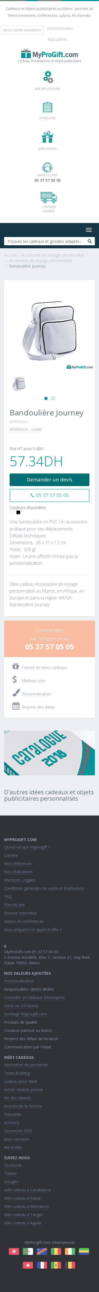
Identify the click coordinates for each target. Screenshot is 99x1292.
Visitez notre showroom (22, 30)
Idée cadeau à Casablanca (27, 1189)
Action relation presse (23, 1089)
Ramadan (12, 1114)
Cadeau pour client (20, 1081)
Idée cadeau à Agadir (23, 1222)
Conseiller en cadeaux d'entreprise (34, 997)
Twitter (10, 1173)
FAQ (8, 896)
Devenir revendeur (20, 913)
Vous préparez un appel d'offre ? (33, 929)
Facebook (13, 1165)
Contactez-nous (60, 28)
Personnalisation (19, 981)
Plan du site (14, 904)
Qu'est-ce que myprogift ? (27, 847)
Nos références (18, 863)
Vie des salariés (17, 1097)
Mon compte (57, 39)
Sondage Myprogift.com (25, 1013)
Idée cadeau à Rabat (22, 1198)
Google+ (12, 1181)
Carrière (11, 855)
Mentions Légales (20, 880)
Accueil (10, 255)
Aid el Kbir (13, 1147)
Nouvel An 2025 (18, 1130)
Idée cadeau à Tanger (23, 1214)
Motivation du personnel (26, 1064)
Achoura (11, 1122)
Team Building (17, 1073)
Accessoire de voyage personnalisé (53, 255)
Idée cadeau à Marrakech (26, 1206)
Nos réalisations (18, 871)
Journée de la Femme (23, 1106)
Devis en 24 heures (21, 1005)
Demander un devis (49, 479)
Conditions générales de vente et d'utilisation (44, 888)
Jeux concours (16, 1139)
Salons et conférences (24, 921)
